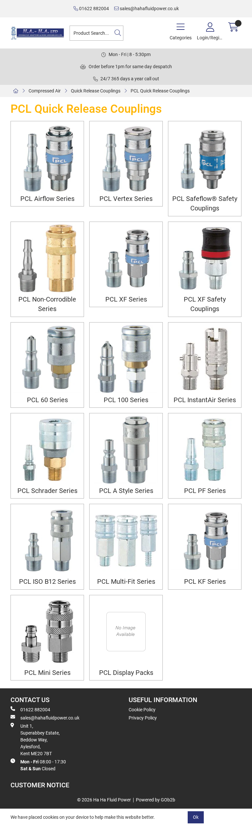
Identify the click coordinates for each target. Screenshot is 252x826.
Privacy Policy (143, 717)
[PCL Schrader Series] (47, 449)
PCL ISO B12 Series (47, 581)
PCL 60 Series (47, 400)
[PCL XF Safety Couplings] (205, 258)
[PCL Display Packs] (126, 631)
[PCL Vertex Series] (126, 157)
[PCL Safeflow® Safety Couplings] (205, 157)
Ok (196, 817)
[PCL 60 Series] (47, 359)
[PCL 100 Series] (126, 359)
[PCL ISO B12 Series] (47, 540)
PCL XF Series (126, 299)
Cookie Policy (142, 709)
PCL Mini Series (47, 673)
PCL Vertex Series (126, 199)
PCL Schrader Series (47, 491)
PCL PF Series (205, 491)
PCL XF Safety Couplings (205, 304)
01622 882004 (93, 8)
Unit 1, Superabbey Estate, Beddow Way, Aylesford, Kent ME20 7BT (40, 739)
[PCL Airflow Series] (47, 157)
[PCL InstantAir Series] (205, 359)
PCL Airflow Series (47, 199)
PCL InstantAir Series (205, 400)
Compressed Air (45, 90)
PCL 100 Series (126, 400)
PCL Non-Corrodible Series (47, 304)
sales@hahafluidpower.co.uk (149, 8)
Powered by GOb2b (155, 799)
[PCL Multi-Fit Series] (126, 540)
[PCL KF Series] (205, 540)
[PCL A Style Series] (126, 449)
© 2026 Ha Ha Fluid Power (104, 799)
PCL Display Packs (126, 673)
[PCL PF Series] (205, 449)
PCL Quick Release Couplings (160, 90)
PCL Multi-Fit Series (126, 581)
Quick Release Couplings (95, 90)
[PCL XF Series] (126, 258)
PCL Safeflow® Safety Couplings (204, 203)
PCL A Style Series (126, 491)
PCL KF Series (205, 581)
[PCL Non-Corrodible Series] (47, 258)
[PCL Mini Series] (47, 631)
